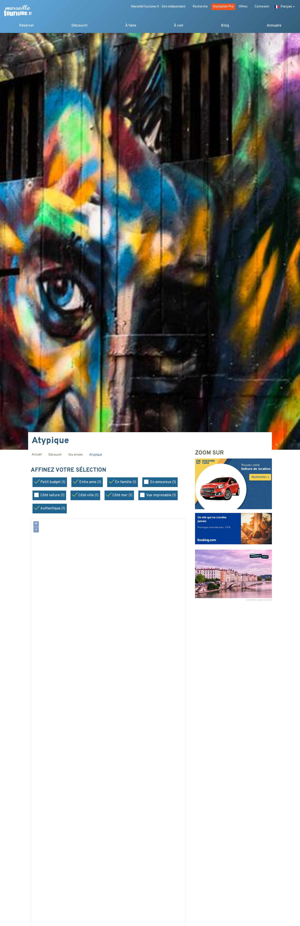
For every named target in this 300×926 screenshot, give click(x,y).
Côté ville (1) (88, 495)
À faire (130, 25)
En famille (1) (125, 482)
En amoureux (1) (163, 482)
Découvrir (79, 25)
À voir (178, 25)
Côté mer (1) (122, 495)
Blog (225, 25)
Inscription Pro (223, 7)
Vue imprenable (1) (161, 495)
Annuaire (274, 25)
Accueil (37, 455)
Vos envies (75, 455)
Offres (243, 7)
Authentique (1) (52, 508)
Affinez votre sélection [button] (69, 470)
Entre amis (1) (90, 482)
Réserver (26, 25)
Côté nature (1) (52, 495)
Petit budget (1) (52, 482)
